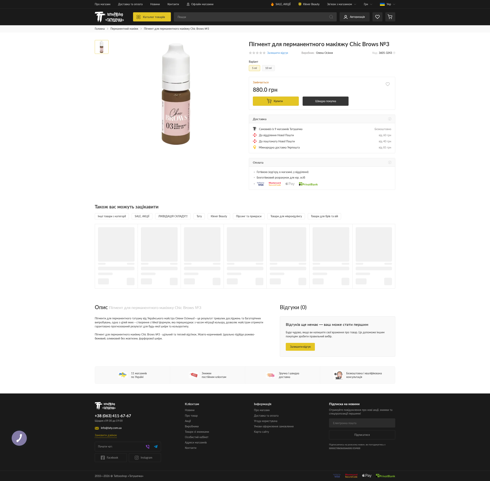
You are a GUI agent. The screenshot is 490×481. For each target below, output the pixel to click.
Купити (278, 101)
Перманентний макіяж (124, 28)
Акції (188, 421)
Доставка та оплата (130, 4)
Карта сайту (261, 431)
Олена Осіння (324, 52)
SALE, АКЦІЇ (283, 4)
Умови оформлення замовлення (274, 426)
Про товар (191, 415)
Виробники (192, 426)
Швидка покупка (325, 101)
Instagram (146, 457)
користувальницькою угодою (344, 447)
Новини (155, 4)
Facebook (112, 457)
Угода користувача (265, 421)
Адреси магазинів (196, 442)
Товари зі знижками (197, 431)
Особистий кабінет (196, 437)
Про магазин (102, 4)
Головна (100, 28)
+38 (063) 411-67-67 (113, 416)
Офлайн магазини (202, 4)
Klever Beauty (311, 4)
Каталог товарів (154, 17)
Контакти (173, 4)
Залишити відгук (300, 346)
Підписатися (362, 434)
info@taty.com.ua (111, 428)
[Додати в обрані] (387, 84)
